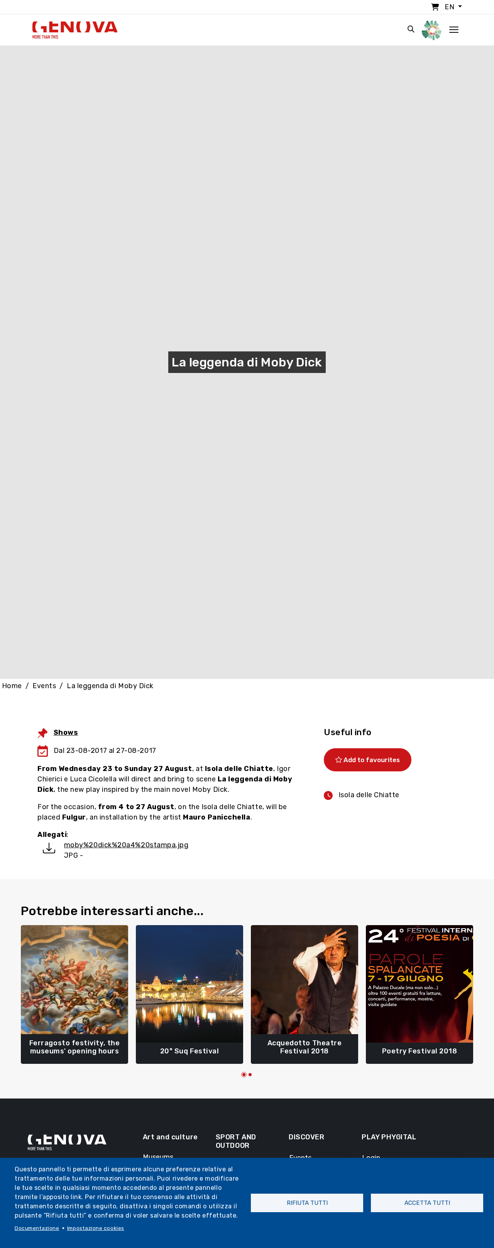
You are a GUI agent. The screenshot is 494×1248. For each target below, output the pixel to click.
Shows (66, 732)
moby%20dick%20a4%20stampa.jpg (126, 845)
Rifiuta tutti (307, 1202)
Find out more (74, 1047)
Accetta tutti (427, 1202)
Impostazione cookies (95, 1228)
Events (44, 686)
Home (12, 686)
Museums (158, 1157)
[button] (243, 1074)
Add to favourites (371, 760)
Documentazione (37, 1228)
